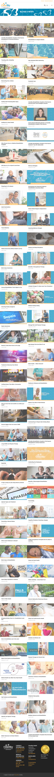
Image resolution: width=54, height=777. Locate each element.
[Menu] (47, 5)
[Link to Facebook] (52, 5)
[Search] (44, 5)
